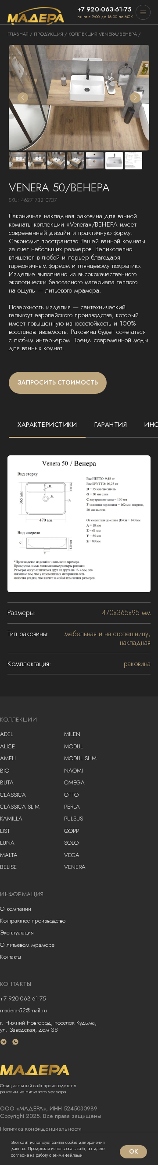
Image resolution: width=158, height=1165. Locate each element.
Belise (8, 867)
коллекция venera (92, 33)
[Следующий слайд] (135, 97)
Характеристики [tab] (47, 424)
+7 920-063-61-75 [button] (104, 9)
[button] (143, 12)
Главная (18, 33)
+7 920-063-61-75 (23, 998)
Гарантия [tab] (110, 424)
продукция (48, 33)
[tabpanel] (79, 559)
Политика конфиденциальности (41, 1129)
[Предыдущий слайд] (23, 97)
